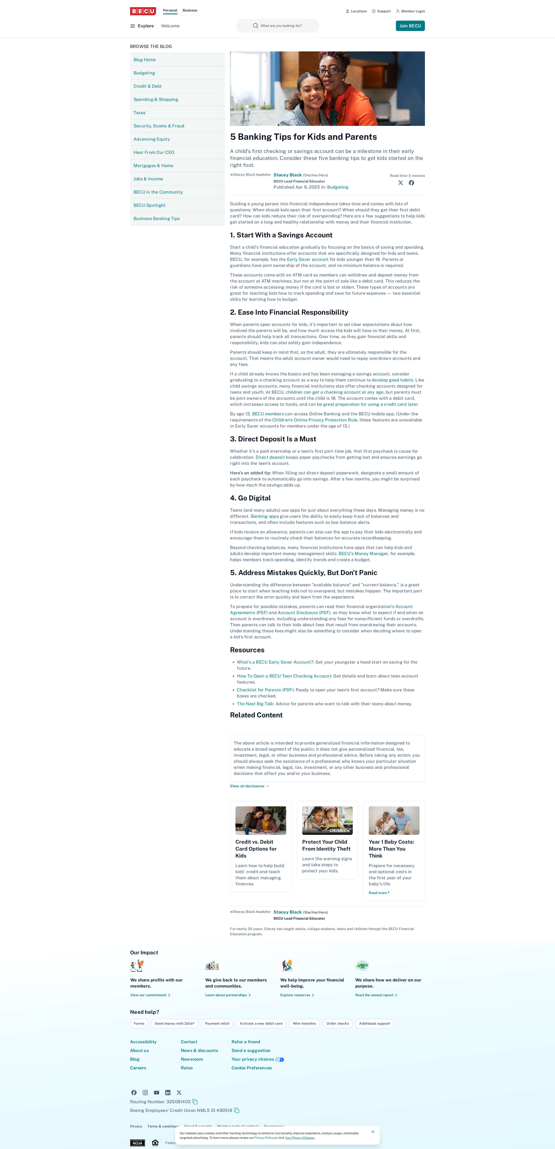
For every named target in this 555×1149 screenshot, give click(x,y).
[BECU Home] (143, 11)
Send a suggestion (251, 1050)
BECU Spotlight (150, 205)
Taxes (139, 112)
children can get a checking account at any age (335, 392)
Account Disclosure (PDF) (304, 612)
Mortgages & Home (153, 165)
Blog (135, 1059)
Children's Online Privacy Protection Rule (314, 419)
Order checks (337, 1023)
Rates (187, 1067)
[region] (277, 1023)
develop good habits (392, 380)
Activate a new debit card (261, 1023)
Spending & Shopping (156, 99)
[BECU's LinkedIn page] (168, 1092)
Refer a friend (246, 1041)
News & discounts (199, 1050)
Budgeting (144, 73)
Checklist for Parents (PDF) (265, 689)
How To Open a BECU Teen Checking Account (284, 676)
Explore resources (295, 995)
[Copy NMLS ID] (236, 1110)
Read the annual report (374, 995)
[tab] (170, 11)
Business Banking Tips (157, 218)
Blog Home (145, 59)
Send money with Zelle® (175, 1023)
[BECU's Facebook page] (134, 1092)
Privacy (136, 1126)
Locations (359, 11)
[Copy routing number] (195, 1101)
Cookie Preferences (252, 1067)
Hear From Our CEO (154, 152)
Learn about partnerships (226, 995)
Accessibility (143, 1041)
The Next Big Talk (255, 703)
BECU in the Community (158, 192)
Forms (139, 1023)
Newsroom (192, 1059)
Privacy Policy (264, 1137)
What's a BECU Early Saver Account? (275, 662)
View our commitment (148, 995)
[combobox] (277, 26)
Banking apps (265, 516)
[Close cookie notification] (373, 1132)
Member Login (413, 11)
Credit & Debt (148, 86)
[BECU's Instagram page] (145, 1092)
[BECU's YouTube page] (156, 1092)
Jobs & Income (148, 178)
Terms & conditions (163, 1126)
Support (384, 11)
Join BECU (410, 25)
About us (139, 1050)
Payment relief (217, 1023)
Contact (189, 1041)
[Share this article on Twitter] (399, 182)
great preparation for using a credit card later (370, 404)
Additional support (374, 1023)
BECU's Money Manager (363, 553)
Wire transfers (304, 1023)
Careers (138, 1067)
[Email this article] (421, 183)
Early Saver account (308, 259)
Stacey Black (288, 175)
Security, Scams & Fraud (159, 125)
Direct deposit (270, 457)
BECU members (268, 413)
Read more (378, 893)
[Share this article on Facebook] (410, 182)
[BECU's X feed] (179, 1092)
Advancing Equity (152, 139)
